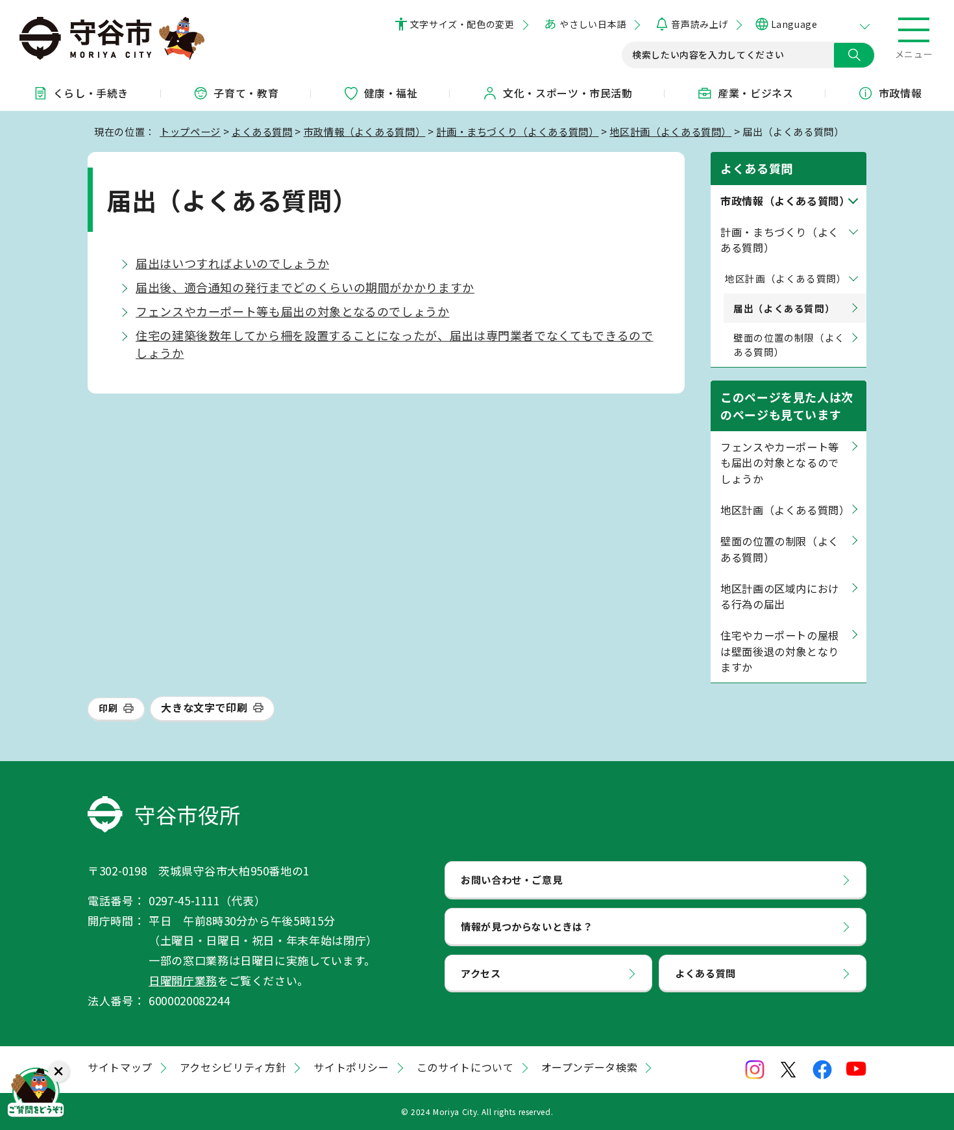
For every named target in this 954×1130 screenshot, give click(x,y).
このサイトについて (465, 1067)
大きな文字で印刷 (204, 707)
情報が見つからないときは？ (527, 926)
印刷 (108, 707)
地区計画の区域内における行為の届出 (779, 596)
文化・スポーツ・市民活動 (568, 93)
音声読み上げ (699, 24)
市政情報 (900, 93)
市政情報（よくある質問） (365, 131)
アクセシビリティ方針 (233, 1067)
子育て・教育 (246, 93)
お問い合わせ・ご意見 (511, 879)
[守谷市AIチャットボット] (35, 1094)
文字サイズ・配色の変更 (462, 24)
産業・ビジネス (755, 93)
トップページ (190, 131)
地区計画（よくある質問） (670, 131)
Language (794, 24)
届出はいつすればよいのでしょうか (232, 263)
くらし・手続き (90, 93)
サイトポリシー (351, 1067)
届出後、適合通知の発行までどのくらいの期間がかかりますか (305, 287)
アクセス (481, 973)
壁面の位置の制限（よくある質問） (789, 344)
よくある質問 (262, 131)
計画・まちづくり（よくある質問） (517, 131)
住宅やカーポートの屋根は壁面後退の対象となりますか (779, 651)
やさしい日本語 (592, 24)
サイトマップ (120, 1067)
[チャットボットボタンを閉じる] (58, 1071)
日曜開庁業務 (183, 980)
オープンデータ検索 (589, 1067)
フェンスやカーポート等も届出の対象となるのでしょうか (293, 311)
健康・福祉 (391, 93)
